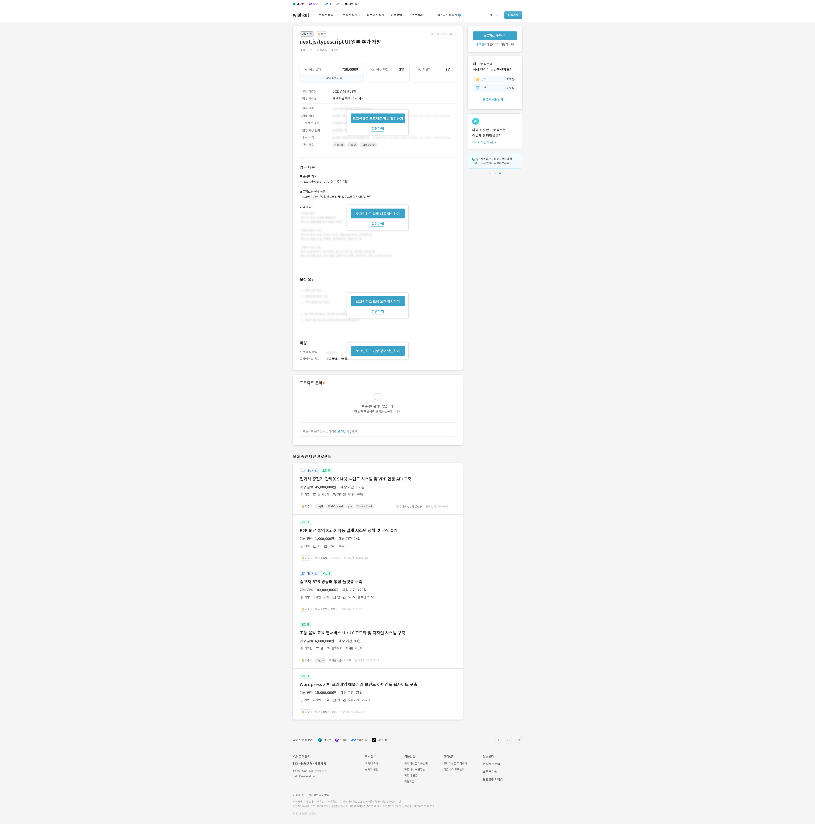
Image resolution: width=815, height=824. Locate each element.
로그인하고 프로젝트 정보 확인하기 (378, 118)
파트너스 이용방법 (414, 769)
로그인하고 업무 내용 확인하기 (378, 213)
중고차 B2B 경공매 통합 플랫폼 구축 (331, 582)
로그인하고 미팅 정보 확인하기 (378, 351)
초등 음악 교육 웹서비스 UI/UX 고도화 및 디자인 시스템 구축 (352, 633)
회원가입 (377, 128)
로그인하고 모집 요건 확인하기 (378, 301)
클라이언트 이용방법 (416, 763)
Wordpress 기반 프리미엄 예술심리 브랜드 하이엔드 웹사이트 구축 (358, 684)
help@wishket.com (305, 776)
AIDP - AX (362, 740)
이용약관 (298, 795)
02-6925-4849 (309, 763)
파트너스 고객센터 (454, 769)
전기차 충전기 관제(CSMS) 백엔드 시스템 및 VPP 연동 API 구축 (356, 479)
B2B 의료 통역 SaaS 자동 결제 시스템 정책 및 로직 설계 (349, 530)
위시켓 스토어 (491, 764)
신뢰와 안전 (371, 769)
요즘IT (343, 740)
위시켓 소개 (371, 763)
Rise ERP (383, 740)
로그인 (341, 431)
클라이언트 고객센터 (455, 763)
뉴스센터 (488, 756)
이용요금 (409, 781)
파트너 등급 (411, 775)
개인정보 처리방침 (318, 795)
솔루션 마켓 (490, 772)
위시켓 (327, 740)
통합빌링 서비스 (493, 779)
